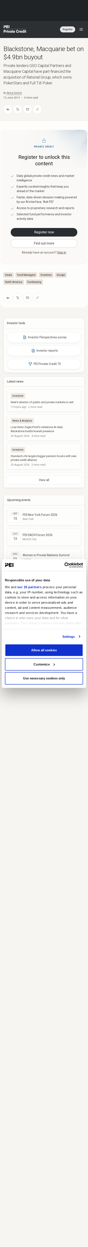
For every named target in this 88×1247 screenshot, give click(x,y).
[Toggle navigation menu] (81, 29)
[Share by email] (27, 109)
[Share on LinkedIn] (7, 109)
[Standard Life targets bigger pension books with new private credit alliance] (44, 456)
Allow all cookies (44, 650)
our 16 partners (29, 587)
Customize (42, 664)
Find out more (44, 243)
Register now (44, 232)
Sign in (61, 252)
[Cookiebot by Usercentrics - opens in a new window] (64, 565)
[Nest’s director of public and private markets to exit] (44, 401)
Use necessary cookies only (44, 678)
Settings (68, 636)
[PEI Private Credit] (15, 29)
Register (68, 29)
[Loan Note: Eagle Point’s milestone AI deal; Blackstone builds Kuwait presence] (44, 427)
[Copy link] (37, 109)
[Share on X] (17, 109)
